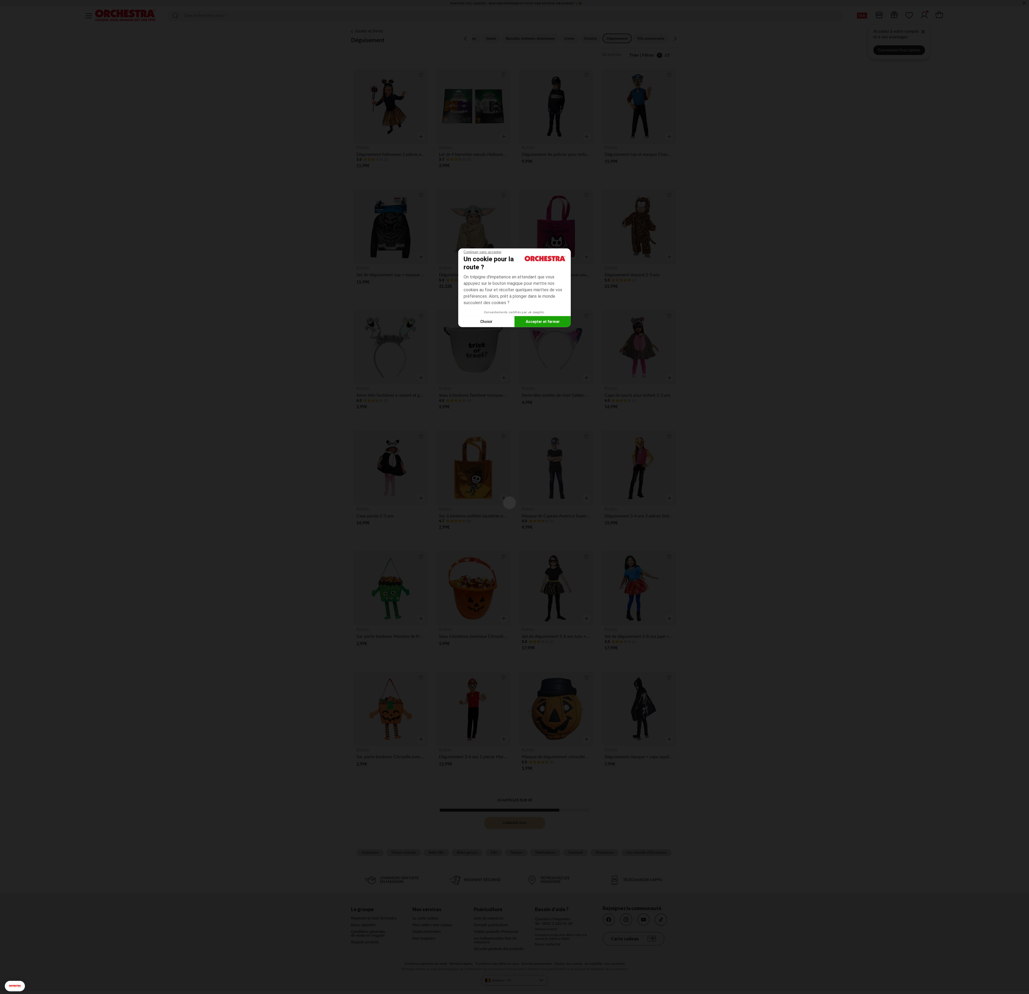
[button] (15, 986)
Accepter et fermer (543, 321)
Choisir (486, 321)
